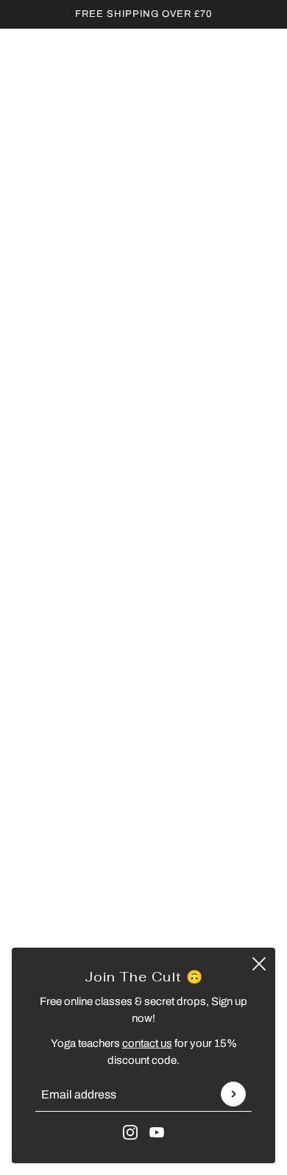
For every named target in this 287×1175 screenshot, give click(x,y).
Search (144, 717)
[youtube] (157, 1132)
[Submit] (233, 1094)
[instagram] (130, 1132)
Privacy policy (144, 806)
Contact (143, 761)
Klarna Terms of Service (143, 739)
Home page (152, 241)
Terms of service (144, 828)
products (163, 257)
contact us (147, 1043)
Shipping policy (144, 851)
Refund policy (143, 783)
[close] (259, 963)
